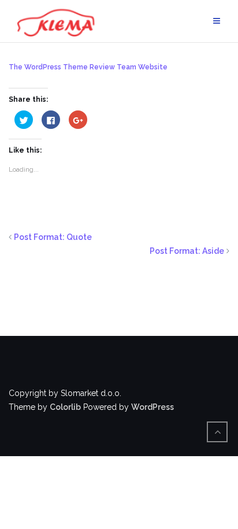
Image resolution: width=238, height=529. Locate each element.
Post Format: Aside (187, 251)
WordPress (152, 407)
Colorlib (65, 407)
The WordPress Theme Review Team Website (88, 67)
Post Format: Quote (53, 237)
